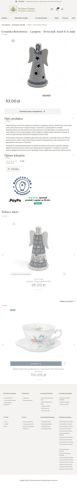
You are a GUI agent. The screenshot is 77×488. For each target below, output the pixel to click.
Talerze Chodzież (64, 404)
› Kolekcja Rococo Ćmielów (66, 462)
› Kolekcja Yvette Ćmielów (65, 466)
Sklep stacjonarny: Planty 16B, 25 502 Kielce (49, 1)
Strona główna (6, 25)
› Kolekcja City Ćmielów (65, 428)
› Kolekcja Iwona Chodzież (66, 437)
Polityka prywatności (28, 424)
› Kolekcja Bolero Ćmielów (66, 426)
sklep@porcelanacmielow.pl (32, 1)
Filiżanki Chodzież (64, 402)
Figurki (57, 18)
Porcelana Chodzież (41, 18)
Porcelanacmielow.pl (35, 480)
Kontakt (5, 424)
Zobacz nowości (66, 301)
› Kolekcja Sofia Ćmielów (65, 464)
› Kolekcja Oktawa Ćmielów (66, 457)
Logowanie (25, 398)
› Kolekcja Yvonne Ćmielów (66, 469)
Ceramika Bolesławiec (47, 417)
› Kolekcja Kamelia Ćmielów (66, 442)
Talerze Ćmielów (45, 410)
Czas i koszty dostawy (9, 400)
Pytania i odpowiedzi (28, 426)
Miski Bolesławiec (45, 426)
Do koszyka (34, 363)
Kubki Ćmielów (44, 408)
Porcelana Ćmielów (46, 393)
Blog (5, 426)
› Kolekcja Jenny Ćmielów (65, 439)
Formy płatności (8, 398)
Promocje (65, 18)
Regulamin (25, 428)
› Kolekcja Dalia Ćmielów (65, 431)
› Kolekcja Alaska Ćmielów (65, 444)
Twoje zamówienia (27, 400)
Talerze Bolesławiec (46, 428)
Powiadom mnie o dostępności (31, 111)
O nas (5, 421)
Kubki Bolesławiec (45, 421)
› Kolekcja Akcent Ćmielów (66, 421)
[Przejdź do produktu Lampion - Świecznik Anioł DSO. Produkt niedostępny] (38, 248)
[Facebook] (16, 1)
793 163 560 (21, 1)
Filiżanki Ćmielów (45, 406)
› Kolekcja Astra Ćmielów (65, 424)
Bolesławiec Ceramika (21, 18)
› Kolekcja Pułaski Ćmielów (66, 459)
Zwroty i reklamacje (27, 421)
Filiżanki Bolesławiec (46, 424)
